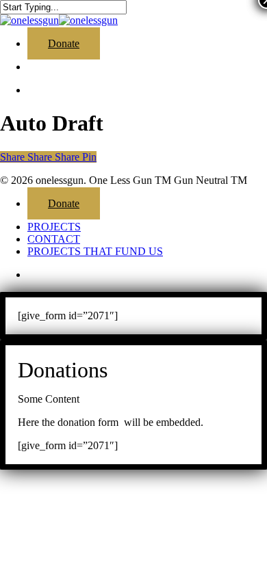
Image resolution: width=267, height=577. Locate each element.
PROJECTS (54, 226)
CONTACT (53, 239)
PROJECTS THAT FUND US (95, 251)
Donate (63, 203)
